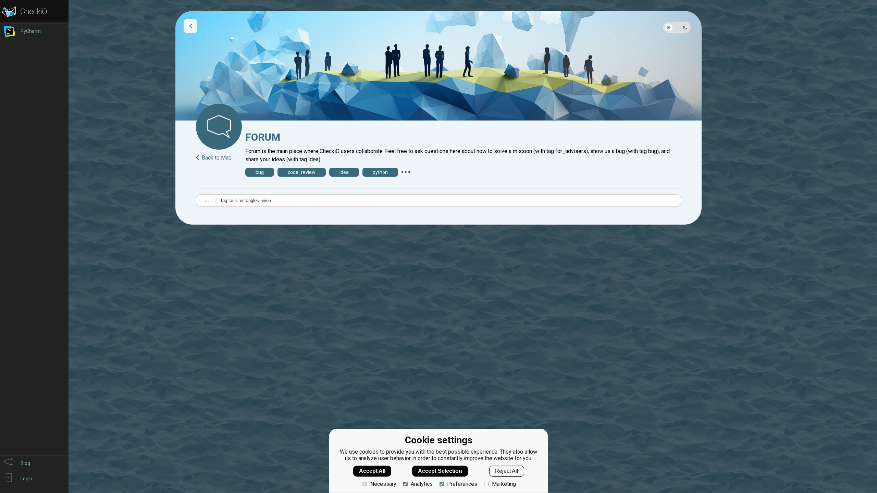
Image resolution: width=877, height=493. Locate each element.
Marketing (504, 484)
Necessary (383, 484)
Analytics (422, 484)
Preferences (462, 484)
